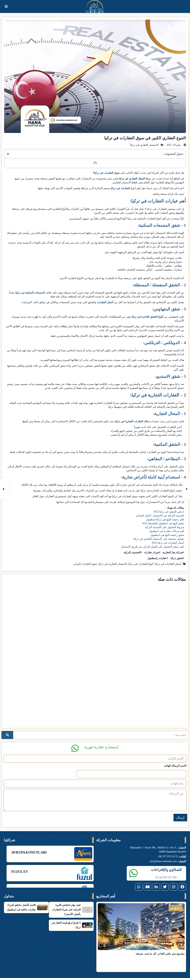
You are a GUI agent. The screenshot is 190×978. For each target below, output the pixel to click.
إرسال (180, 817)
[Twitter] (165, 887)
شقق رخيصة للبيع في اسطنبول (167, 535)
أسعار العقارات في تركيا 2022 (168, 542)
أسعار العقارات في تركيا (168, 564)
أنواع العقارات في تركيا (140, 564)
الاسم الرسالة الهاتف (175, 765)
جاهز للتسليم (175, 908)
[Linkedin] (156, 887)
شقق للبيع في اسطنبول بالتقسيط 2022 (163, 523)
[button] (8, 153)
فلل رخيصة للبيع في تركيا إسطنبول (165, 519)
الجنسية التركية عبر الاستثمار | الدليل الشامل (160, 515)
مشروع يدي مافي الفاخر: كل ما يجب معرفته (160, 953)
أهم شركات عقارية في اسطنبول (166, 531)
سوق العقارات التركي (85, 564)
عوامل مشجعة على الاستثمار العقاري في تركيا (159, 539)
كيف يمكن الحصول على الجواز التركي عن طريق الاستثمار (152, 546)
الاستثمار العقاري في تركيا (144, 144)
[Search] (7, 735)
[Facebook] (182, 887)
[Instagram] (173, 887)
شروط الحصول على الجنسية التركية (164, 527)
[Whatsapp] (138, 887)
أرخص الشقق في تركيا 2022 (168, 511)
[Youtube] (147, 887)
